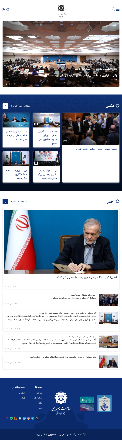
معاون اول (37, 398)
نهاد (40, 408)
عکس (22, 393)
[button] (14, 84)
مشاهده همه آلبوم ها (20, 106)
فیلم (22, 398)
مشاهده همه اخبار (18, 201)
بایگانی (39, 393)
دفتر (40, 403)
